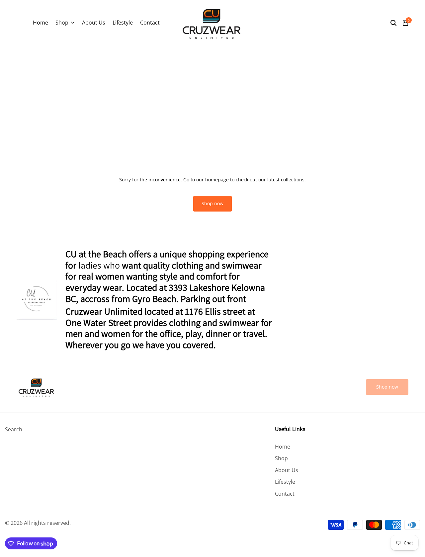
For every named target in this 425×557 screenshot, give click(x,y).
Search (13, 429)
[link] (387, 387)
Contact (285, 493)
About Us (286, 470)
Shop (281, 458)
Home (282, 446)
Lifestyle (285, 481)
